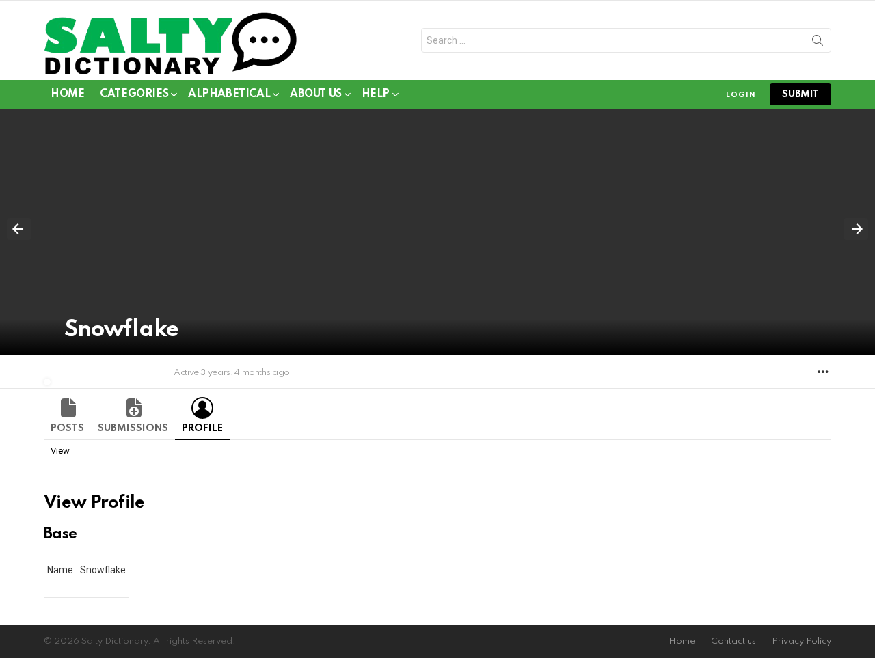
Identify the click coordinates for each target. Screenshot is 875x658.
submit (800, 94)
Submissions (133, 428)
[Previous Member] (19, 229)
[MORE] (823, 371)
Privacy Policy (801, 641)
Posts (67, 428)
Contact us (733, 641)
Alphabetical (229, 94)
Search (817, 43)
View (60, 450)
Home (67, 94)
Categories (134, 94)
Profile (202, 428)
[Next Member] (856, 229)
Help (376, 94)
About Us (316, 94)
